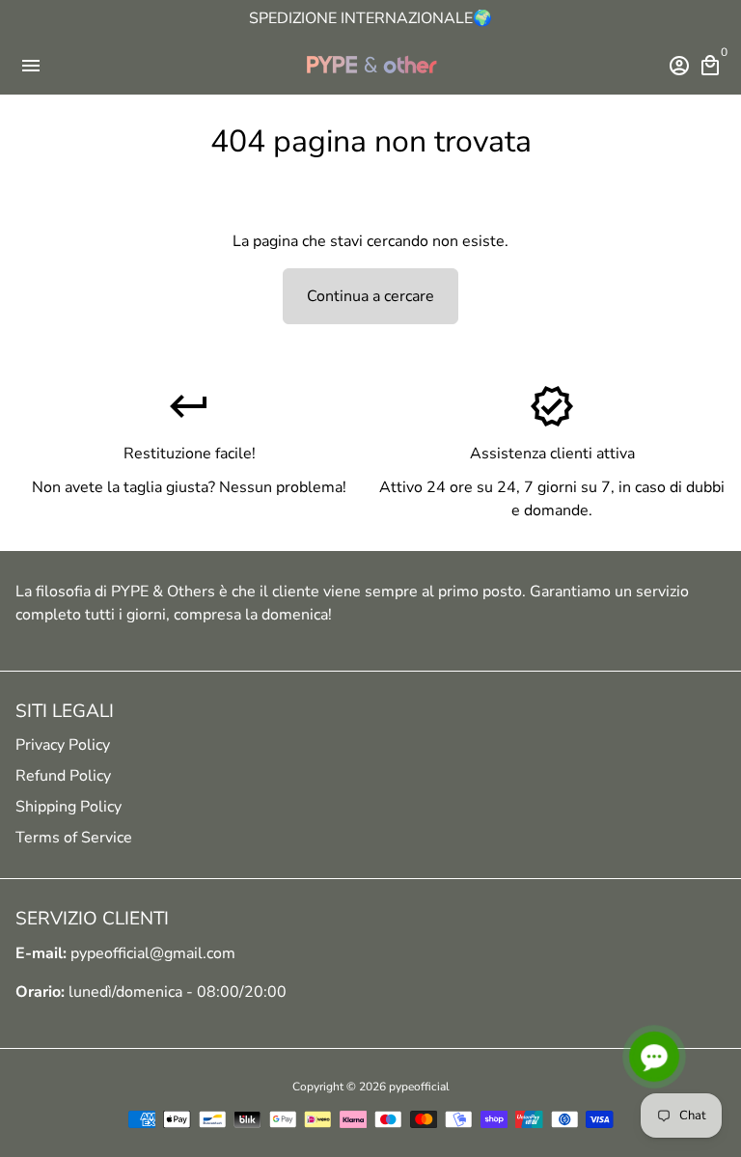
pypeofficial (419, 1086)
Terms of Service (73, 837)
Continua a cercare (370, 296)
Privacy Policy (62, 745)
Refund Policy (63, 775)
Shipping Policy (68, 806)
